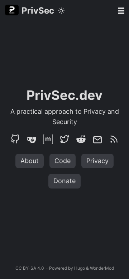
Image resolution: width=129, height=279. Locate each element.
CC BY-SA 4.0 (29, 268)
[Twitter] (64, 139)
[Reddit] (81, 139)
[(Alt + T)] (61, 10)
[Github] (15, 139)
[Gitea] (31, 139)
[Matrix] (48, 139)
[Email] (97, 139)
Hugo (79, 268)
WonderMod (102, 268)
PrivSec (38, 10)
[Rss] (114, 139)
